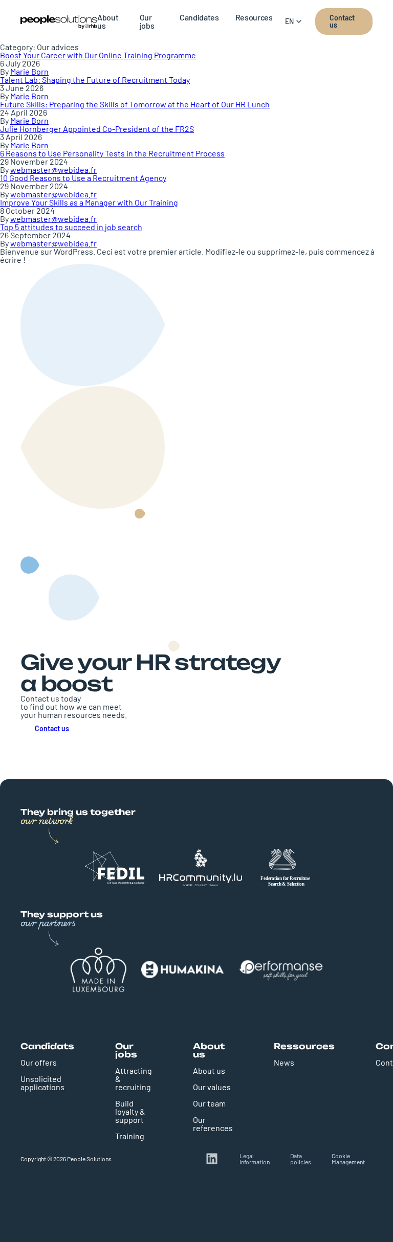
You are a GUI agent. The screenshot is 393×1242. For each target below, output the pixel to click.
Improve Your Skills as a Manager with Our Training (89, 202)
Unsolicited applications (42, 1083)
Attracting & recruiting (133, 1079)
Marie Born (29, 71)
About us (209, 1070)
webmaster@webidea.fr (53, 169)
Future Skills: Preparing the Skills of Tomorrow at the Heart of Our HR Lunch (135, 104)
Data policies (300, 1158)
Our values (212, 1087)
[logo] (58, 21)
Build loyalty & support (130, 1111)
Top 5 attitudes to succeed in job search (71, 227)
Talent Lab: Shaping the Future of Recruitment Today (95, 79)
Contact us (342, 21)
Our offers (38, 1062)
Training (129, 1136)
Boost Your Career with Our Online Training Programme (98, 55)
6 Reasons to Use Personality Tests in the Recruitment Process (112, 153)
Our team (209, 1103)
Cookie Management (348, 1158)
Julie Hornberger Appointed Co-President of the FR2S (97, 128)
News (284, 1062)
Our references (213, 1124)
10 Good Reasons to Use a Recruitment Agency (83, 178)
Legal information (254, 1158)
